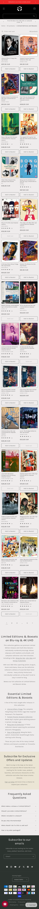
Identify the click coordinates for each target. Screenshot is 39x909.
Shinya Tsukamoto (19, 661)
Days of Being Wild (13, 732)
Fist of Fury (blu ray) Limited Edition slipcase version (28, 390)
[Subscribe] (33, 856)
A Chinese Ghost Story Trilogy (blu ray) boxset (9, 264)
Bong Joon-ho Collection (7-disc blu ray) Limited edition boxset (28, 181)
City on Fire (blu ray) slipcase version (9, 223)
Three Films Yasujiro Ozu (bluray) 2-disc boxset (8, 180)
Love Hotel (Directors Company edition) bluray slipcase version (8, 475)
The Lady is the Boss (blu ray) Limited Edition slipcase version (28, 224)
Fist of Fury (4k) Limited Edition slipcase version (8, 390)
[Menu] (4, 9)
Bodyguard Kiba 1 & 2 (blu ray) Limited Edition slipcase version (28, 518)
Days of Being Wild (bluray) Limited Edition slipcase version (9, 138)
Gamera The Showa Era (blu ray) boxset (28, 264)
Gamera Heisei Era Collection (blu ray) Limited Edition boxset (9, 98)
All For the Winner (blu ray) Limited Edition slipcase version (27, 307)
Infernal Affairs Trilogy (14, 709)
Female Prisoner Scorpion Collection (19, 717)
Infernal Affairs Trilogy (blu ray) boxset (9, 59)
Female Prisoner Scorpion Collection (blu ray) (27, 59)
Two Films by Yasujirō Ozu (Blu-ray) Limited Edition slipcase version (27, 98)
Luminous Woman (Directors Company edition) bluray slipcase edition (9, 348)
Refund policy (12, 902)
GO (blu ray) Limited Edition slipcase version (28, 601)
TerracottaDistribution (18, 899)
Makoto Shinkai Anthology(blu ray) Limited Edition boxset (10, 306)
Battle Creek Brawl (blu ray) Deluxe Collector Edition (9, 560)
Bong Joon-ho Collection (15, 724)
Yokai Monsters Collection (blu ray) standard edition (28, 560)
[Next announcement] (35, 2)
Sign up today (9, 782)
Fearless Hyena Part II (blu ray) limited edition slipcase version (28, 475)
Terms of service (31, 902)
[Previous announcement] (3, 2)
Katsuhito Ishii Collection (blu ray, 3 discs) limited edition (10, 601)
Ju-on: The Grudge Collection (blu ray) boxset (28, 431)
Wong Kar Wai (20, 658)
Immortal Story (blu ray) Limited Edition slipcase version (8, 432)
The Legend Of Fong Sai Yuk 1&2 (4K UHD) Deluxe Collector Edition (28, 138)
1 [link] (6, 623)
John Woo (29, 658)
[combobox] (19, 16)
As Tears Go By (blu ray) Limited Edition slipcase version (27, 348)
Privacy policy (21, 902)
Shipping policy (14, 904)
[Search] (34, 16)
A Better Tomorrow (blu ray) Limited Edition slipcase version (9, 518)
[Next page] (32, 623)
